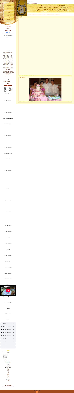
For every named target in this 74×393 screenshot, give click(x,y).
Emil (7, 63)
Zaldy (11, 60)
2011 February (5, 357)
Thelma (8, 61)
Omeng (4, 58)
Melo (4, 55)
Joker (4, 67)
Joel (3, 61)
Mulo (7, 60)
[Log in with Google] (9, 32)
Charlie (11, 52)
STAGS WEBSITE (34, 3)
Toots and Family (22, 77)
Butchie (8, 67)
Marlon (11, 63)
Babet (4, 64)
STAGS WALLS (7, 81)
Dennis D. (12, 58)
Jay (11, 62)
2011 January (5, 356)
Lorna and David (4, 52)
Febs (4, 56)
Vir (7, 64)
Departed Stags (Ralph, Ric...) (12, 65)
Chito (7, 56)
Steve (7, 58)
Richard (8, 62)
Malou (4, 63)
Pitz (3, 57)
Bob (7, 57)
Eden (11, 67)
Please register (8, 361)
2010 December (5, 355)
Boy (11, 57)
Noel (11, 55)
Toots (7, 55)
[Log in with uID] (7, 32)
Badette (8, 52)
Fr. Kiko (4, 62)
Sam (4, 60)
